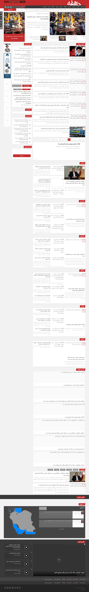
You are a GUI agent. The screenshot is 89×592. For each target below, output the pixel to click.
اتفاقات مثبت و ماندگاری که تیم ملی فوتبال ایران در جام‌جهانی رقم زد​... (43, 319)
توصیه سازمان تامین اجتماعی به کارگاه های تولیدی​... (42, 249)
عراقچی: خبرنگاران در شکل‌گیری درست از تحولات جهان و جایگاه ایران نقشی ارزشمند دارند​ (74, 183)
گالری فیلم (69, 579)
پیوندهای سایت (57, 579)
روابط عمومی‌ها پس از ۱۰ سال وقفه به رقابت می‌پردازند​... (42, 287)
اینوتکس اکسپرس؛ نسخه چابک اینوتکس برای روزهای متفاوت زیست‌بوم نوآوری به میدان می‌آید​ (46, 9)
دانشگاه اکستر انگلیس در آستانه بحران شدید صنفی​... (42, 258)
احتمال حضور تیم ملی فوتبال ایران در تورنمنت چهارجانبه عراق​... (43, 310)
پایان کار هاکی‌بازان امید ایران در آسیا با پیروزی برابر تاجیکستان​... (42, 329)
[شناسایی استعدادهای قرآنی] (18, 555)
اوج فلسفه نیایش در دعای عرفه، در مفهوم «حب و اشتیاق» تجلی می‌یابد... (42, 343)
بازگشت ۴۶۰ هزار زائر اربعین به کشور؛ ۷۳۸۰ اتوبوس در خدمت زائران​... (42, 240)
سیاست (82, 470)
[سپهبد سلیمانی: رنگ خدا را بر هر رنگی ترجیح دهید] (59, 560)
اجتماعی (73, 7)
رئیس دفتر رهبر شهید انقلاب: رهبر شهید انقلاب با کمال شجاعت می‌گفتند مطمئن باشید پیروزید (22, 69)
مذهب (50, 470)
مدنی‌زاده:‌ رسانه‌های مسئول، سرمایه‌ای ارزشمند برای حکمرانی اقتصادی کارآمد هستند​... (42, 226)
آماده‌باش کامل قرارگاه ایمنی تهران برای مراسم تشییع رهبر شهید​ (55, 48)
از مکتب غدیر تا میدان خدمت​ (24, 48)
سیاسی (69, 7)
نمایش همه (62, 529)
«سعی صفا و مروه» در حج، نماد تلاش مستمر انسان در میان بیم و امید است (75, 358)
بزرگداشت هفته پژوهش (25, 66)
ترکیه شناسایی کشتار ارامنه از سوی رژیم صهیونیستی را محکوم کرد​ (54, 59)
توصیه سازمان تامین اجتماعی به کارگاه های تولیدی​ (57, 71)
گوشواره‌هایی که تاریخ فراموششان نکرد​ (42, 295)
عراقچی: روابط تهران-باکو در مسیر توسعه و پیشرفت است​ (22, 142)
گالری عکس (75, 579)
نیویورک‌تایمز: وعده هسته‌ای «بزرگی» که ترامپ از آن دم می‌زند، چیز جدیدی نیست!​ (21, 121)
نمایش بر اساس (43, 507)
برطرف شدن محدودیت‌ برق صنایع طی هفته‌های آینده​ (38, 18)
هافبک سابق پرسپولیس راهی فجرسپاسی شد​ (47, 144)
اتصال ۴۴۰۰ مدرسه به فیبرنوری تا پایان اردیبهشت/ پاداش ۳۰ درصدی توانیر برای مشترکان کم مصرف (21, 130)
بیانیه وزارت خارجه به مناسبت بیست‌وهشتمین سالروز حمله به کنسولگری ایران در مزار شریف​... (43, 180)
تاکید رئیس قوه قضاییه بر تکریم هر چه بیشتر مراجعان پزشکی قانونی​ (53, 82)
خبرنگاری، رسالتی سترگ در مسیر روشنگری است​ (76, 9)
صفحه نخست (82, 579)
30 (57, 139)
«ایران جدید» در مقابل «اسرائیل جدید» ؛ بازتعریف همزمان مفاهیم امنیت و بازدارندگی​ (21, 134)
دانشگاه (53, 7)
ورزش (57, 7)
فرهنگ (65, 7)
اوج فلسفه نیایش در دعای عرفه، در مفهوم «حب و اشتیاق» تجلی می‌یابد (58, 520)
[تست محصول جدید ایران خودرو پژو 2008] (18, 572)
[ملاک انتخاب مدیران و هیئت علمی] (18, 564)
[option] (55, 23)
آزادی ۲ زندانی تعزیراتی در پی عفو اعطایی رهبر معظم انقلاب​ (21, 138)
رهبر (49, 7)
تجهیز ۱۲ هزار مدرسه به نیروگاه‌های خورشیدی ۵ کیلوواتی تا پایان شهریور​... (42, 205)
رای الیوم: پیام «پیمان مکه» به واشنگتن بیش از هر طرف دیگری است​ (53, 485)
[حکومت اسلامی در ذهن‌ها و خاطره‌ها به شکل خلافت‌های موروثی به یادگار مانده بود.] (18, 547)
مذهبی (61, 7)
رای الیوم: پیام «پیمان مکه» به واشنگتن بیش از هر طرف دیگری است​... (42, 167)
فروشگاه (63, 579)
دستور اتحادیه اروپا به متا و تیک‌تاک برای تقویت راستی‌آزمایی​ (71, 449)
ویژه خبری (82, 7)
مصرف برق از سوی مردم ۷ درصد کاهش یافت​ (21, 73)
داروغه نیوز (83, 589)
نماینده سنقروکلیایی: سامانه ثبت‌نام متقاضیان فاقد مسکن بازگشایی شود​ (68, 465)
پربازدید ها (27, 86)
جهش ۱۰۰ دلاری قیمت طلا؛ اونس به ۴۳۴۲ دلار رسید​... (43, 216)
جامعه (62, 470)
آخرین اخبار (45, 7)
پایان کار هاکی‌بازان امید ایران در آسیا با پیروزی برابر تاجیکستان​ (55, 128)
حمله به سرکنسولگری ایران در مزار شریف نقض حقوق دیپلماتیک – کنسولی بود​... (42, 191)
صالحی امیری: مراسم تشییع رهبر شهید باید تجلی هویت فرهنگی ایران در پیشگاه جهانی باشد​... (42, 275)
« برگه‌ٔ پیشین (81, 139)
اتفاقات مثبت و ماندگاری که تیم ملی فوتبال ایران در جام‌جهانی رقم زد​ (53, 94)
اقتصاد (78, 7)
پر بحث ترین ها (17, 86)
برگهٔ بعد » (52, 139)
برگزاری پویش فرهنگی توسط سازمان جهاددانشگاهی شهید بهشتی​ (54, 117)
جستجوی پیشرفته (48, 579)
